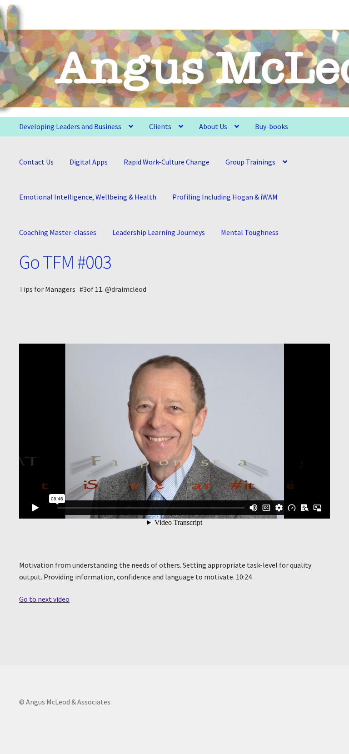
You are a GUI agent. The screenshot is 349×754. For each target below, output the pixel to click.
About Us (213, 126)
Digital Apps (89, 161)
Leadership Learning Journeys (158, 232)
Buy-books (271, 126)
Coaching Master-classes (57, 232)
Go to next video (44, 599)
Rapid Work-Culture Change (166, 161)
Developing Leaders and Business (70, 126)
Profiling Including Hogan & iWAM (225, 196)
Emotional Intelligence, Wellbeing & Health (87, 196)
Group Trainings (250, 161)
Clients (160, 126)
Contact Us (36, 161)
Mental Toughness (250, 232)
